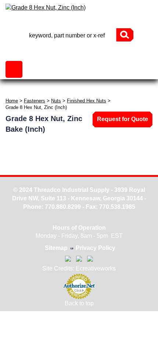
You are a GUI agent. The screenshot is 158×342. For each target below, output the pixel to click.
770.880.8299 (63, 207)
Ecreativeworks (96, 268)
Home (12, 100)
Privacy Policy (95, 248)
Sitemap (56, 248)
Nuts (56, 100)
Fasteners (34, 100)
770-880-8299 (79, 22)
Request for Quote (122, 119)
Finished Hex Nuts (86, 100)
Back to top (79, 303)
